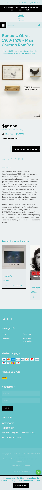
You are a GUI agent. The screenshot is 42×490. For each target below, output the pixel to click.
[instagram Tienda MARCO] (3, 319)
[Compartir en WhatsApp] (11, 159)
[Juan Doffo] (6, 285)
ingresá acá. (21, 461)
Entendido (21, 486)
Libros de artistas (22, 51)
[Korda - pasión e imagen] (34, 297)
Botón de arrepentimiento (21, 465)
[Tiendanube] (21, 472)
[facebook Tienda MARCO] (7, 319)
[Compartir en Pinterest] (22, 159)
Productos (27, 334)
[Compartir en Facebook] (15, 159)
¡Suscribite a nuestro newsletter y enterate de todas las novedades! (21, 8)
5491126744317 (8, 423)
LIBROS (10, 51)
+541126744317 (8, 428)
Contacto (6, 339)
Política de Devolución (27, 340)
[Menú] (3, 25)
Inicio (4, 51)
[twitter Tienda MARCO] (12, 319)
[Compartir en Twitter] (19, 159)
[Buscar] (39, 25)
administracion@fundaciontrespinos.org (18, 433)
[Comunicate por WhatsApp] (38, 472)
